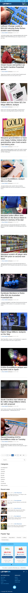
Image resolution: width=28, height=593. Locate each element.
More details (8, 554)
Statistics (3, 479)
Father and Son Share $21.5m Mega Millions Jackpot (13, 103)
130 (20, 455)
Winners (3, 477)
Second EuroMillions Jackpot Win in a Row (12, 180)
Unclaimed (3, 483)
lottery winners (4, 485)
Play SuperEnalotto (7, 557)
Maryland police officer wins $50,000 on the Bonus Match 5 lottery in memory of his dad (13, 217)
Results (2, 475)
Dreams (2, 473)
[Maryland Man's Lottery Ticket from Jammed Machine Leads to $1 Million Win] (4, 519)
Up (23, 571)
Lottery (24, 537)
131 (23, 455)
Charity (2, 481)
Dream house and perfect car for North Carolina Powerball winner (13, 67)
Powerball (19, 537)
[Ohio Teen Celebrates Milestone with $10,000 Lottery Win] (4, 503)
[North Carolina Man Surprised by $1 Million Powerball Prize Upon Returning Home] (4, 511)
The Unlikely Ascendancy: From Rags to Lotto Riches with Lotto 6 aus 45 (17, 495)
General (10, 32)
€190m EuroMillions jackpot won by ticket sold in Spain (14, 368)
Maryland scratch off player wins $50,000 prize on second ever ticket (14, 256)
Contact (22, 0)
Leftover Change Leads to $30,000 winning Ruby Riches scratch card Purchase (13, 28)
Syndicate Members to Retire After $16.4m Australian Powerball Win (13, 295)
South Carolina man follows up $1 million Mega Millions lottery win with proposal (13, 402)
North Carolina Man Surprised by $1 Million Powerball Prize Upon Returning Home (16, 510)
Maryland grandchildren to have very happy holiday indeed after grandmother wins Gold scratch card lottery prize (14, 141)
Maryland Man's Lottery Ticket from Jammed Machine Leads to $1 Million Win (17, 518)
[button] (11, 564)
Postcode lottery (5, 539)
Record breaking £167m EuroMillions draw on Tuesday (13, 438)
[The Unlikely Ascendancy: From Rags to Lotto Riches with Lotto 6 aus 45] (4, 495)
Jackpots (3, 471)
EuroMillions (4, 537)
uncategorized (4, 467)
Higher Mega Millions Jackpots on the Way (13, 333)
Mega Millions (12, 537)
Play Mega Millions (20, 557)
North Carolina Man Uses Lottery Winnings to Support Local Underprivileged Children (17, 526)
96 (15, 455)
